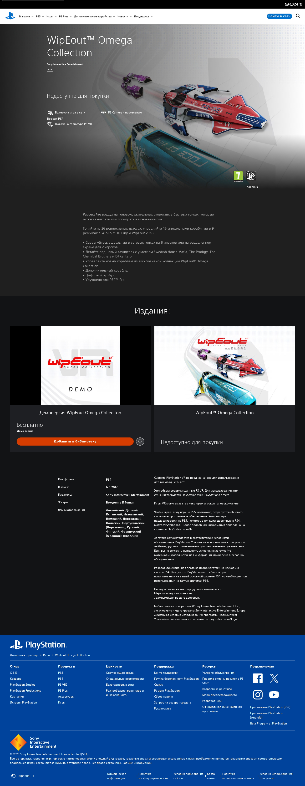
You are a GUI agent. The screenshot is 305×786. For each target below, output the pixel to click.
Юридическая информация (116, 776)
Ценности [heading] (114, 666)
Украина (24, 776)
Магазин (24, 16)
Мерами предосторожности (173, 593)
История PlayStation (23, 702)
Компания (17, 696)
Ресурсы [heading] (209, 666)
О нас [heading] (14, 666)
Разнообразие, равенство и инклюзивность (125, 692)
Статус (158, 685)
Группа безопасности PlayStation (176, 679)
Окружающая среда (120, 673)
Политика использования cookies (238, 776)
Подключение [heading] (262, 666)
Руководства (162, 708)
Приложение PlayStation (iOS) (270, 707)
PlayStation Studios (22, 685)
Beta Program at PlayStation (268, 723)
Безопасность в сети (120, 685)
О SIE (13, 673)
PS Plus (63, 16)
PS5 (38, 16)
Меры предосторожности (219, 695)
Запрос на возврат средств (172, 702)
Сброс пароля (163, 696)
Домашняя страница (24, 655)
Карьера (15, 679)
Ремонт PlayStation (167, 690)
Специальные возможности (125, 679)
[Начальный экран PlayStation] (10, 16)
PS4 (60, 679)
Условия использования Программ (276, 776)
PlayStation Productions (25, 690)
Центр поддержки (166, 673)
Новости (122, 16)
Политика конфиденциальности (153, 776)
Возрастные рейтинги (217, 689)
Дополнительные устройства (93, 16)
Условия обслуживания (218, 673)
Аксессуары (66, 696)
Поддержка (141, 16)
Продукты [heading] (66, 666)
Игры (49, 16)
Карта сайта (211, 776)
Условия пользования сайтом (188, 776)
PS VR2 (62, 685)
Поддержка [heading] (164, 666)
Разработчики (211, 701)
